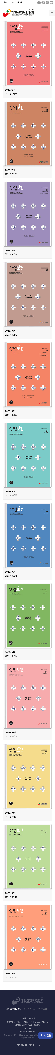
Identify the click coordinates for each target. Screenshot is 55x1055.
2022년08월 (10, 411)
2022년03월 (10, 813)
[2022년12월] (27, 53)
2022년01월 (10, 973)
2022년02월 (10, 893)
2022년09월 (10, 331)
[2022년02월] (27, 857)
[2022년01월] (27, 937)
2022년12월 (10, 90)
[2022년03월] (27, 776)
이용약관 (27, 1009)
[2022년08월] (27, 374)
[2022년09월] (27, 294)
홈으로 (6, 2)
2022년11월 (10, 170)
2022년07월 (10, 491)
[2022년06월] (27, 535)
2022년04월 (10, 732)
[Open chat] (43, 1033)
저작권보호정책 (40, 1009)
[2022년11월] (27, 134)
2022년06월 (10, 572)
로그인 (12, 2)
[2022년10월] (27, 214)
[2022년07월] (27, 455)
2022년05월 (10, 652)
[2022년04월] (27, 696)
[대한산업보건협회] (18, 13)
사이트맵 (19, 2)
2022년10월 (10, 250)
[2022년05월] (27, 616)
